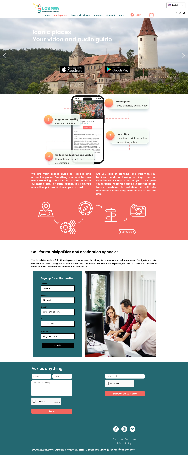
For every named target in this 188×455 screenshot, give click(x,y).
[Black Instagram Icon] (180, 13)
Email (43, 307)
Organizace (46, 331)
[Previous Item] (4, 55)
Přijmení (44, 295)
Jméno (44, 283)
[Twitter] (184, 13)
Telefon (43, 319)
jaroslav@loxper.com (121, 449)
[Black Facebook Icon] (176, 13)
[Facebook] (116, 429)
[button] (151, 14)
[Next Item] (183, 55)
